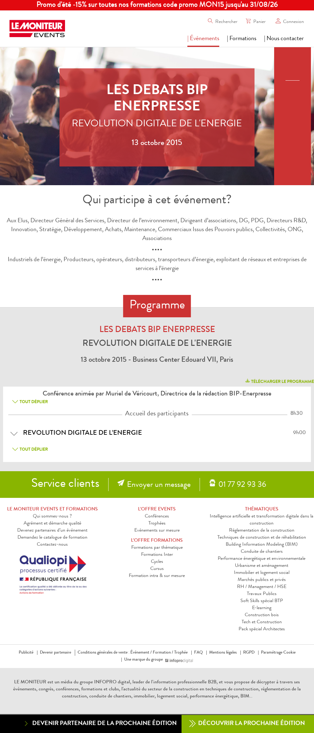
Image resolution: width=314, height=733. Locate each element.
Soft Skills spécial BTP (261, 601)
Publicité (26, 653)
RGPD (249, 653)
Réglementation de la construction (261, 530)
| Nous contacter (284, 39)
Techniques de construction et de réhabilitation (261, 537)
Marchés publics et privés (262, 580)
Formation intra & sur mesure (157, 576)
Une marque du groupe (143, 660)
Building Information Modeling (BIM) (262, 544)
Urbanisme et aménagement (261, 565)
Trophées (157, 523)
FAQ (198, 653)
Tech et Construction (262, 622)
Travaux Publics (262, 594)
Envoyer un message (159, 485)
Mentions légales (223, 653)
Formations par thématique (157, 547)
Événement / (141, 653)
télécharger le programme (282, 382)
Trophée (181, 653)
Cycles (157, 561)
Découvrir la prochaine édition (251, 724)
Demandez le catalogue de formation (52, 537)
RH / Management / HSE (261, 587)
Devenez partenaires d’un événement (52, 530)
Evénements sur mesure (157, 530)
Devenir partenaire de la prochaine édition (104, 724)
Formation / (163, 653)
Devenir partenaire (55, 653)
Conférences (157, 516)
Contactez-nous (52, 544)
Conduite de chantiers (262, 551)
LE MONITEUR (30, 682)
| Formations (241, 39)
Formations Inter (157, 554)
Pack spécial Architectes (262, 629)
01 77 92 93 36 (242, 485)
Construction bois (262, 615)
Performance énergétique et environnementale (261, 558)
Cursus (157, 569)
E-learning (261, 608)
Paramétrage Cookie (278, 653)
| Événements (203, 39)
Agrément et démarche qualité (52, 523)
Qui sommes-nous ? (52, 516)
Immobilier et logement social (261, 573)
